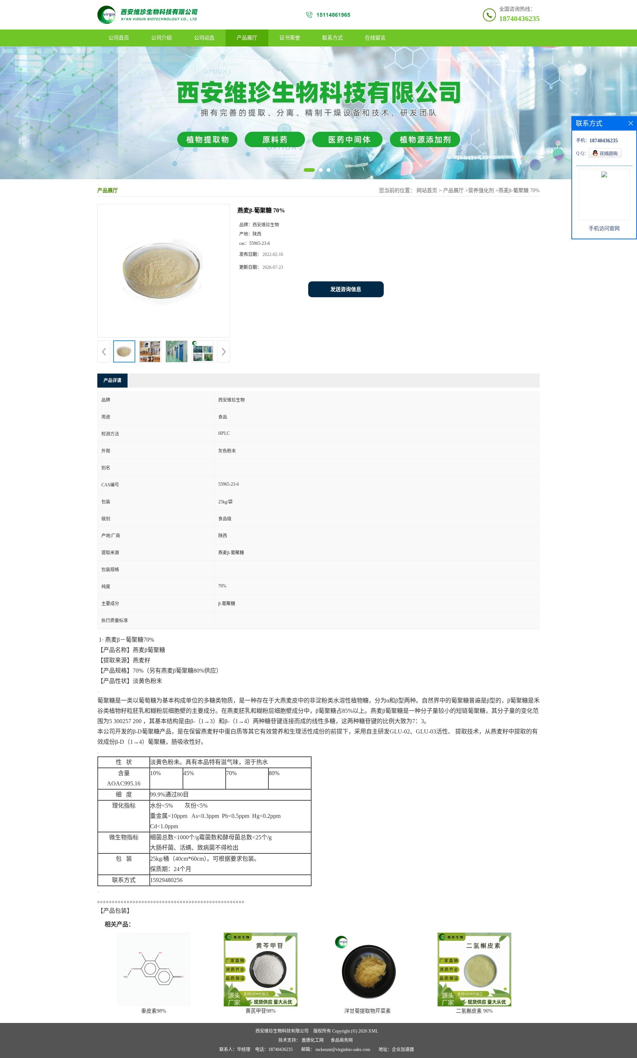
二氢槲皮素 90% (474, 1011)
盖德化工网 (313, 1040)
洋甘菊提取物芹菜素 (367, 1011)
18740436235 (519, 18)
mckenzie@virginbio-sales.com (343, 1049)
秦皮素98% (153, 1011)
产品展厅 (247, 38)
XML (373, 1031)
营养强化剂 (481, 190)
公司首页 (118, 38)
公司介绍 (161, 38)
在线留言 (375, 38)
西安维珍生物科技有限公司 (282, 1031)
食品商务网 (342, 1040)
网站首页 (427, 190)
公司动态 (204, 38)
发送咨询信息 (345, 289)
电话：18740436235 (274, 1049)
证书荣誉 (289, 38)
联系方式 (332, 38)
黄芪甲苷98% (261, 1011)
